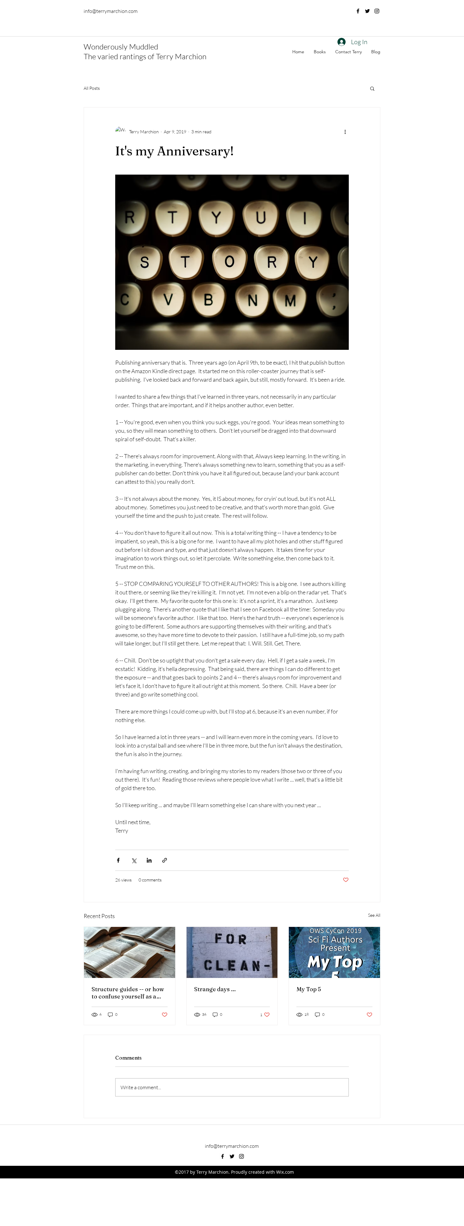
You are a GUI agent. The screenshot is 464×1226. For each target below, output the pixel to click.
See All (374, 915)
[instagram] (377, 11)
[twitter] (367, 11)
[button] (372, 88)
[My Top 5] (334, 952)
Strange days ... (215, 989)
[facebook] (358, 11)
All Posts (92, 88)
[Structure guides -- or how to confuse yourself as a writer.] (129, 952)
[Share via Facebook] (118, 860)
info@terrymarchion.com (111, 11)
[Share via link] (165, 860)
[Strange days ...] (232, 952)
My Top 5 (308, 989)
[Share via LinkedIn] (149, 860)
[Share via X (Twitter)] (134, 860)
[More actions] (345, 131)
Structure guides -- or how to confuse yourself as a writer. (128, 993)
